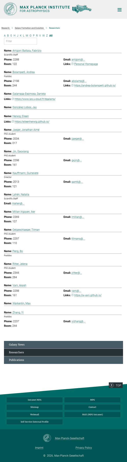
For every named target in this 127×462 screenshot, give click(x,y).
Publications (16, 360)
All (50, 35)
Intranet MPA (34, 400)
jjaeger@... (78, 138)
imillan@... (78, 217)
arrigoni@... (78, 59)
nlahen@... (18, 203)
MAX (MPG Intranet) (92, 414)
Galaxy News (17, 344)
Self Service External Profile (35, 422)
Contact (92, 407)
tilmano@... (78, 238)
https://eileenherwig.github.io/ (32, 121)
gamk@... (77, 181)
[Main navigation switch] (119, 9)
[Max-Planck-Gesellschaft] (49, 438)
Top (118, 385)
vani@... (76, 290)
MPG (92, 400)
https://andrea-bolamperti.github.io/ (95, 85)
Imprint (39, 447)
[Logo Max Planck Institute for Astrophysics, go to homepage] (57, 8)
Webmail (34, 414)
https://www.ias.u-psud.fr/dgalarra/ (35, 99)
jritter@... (77, 272)
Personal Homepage (86, 64)
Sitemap (34, 407)
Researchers (16, 352)
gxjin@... (77, 160)
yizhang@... (78, 321)
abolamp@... (79, 81)
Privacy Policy (84, 447)
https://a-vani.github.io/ (88, 295)
